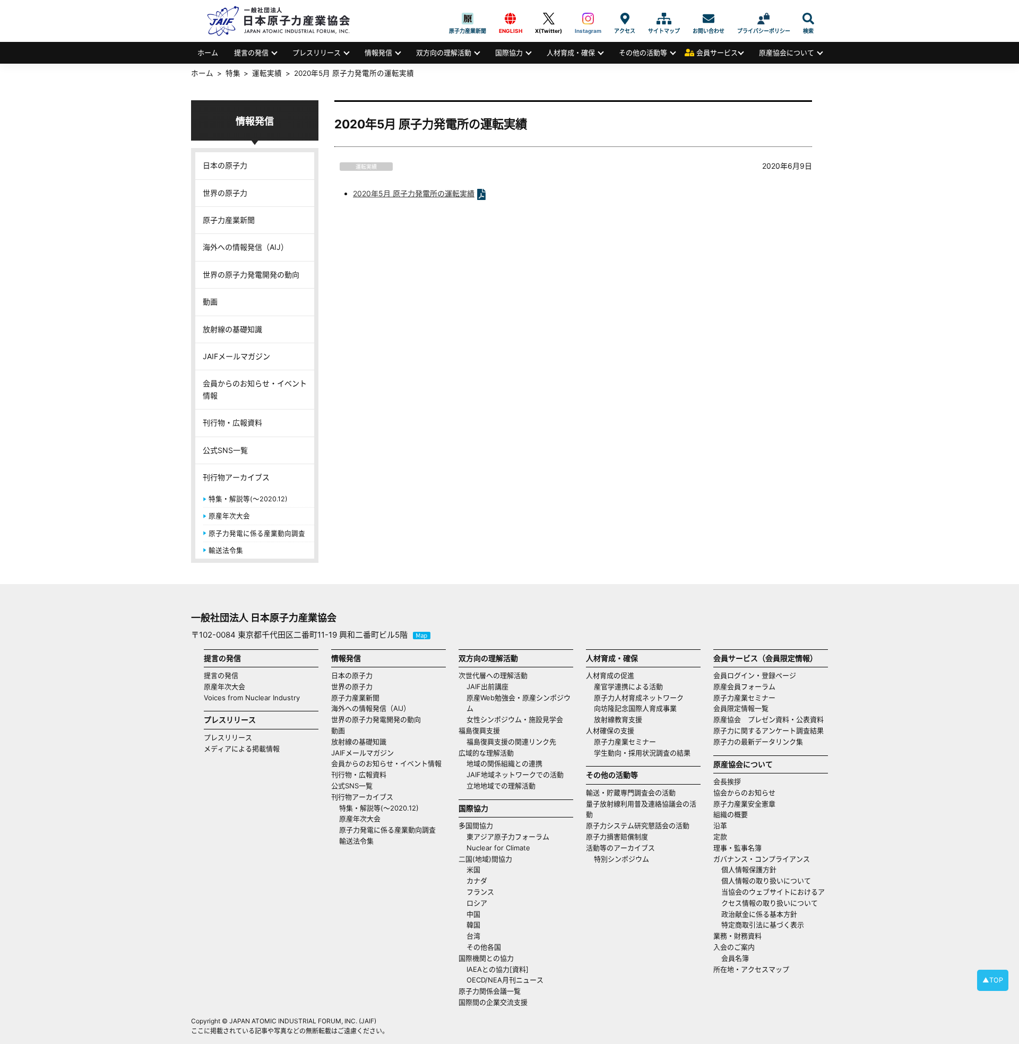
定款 (720, 836)
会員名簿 (735, 958)
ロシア (477, 903)
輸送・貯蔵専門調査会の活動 (631, 792)
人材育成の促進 (610, 675)
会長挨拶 (727, 781)
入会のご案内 (734, 947)
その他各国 (484, 947)
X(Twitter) (548, 19)
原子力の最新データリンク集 (758, 741)
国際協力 (509, 52)
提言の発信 (251, 52)
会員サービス (717, 52)
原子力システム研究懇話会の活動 (637, 825)
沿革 (720, 825)
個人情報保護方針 (748, 869)
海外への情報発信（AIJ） (245, 246)
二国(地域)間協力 (485, 859)
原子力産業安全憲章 (744, 803)
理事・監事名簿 (737, 847)
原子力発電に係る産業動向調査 (257, 533)
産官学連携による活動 (628, 686)
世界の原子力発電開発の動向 (251, 274)
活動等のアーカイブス (620, 847)
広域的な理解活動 (486, 753)
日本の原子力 (225, 165)
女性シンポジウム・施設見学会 (515, 719)
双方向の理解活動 (443, 52)
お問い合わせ (708, 19)
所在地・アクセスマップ (751, 969)
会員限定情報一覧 (740, 708)
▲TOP (992, 980)
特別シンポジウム (621, 859)
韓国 (473, 924)
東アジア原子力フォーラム (508, 836)
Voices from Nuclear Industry (252, 697)
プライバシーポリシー (764, 19)
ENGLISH (511, 19)
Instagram (588, 19)
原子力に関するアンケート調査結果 (768, 730)
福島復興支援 (479, 730)
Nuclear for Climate (498, 847)
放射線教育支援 (618, 719)
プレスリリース (316, 52)
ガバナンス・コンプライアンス (761, 859)
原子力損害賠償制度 (617, 836)
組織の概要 (730, 814)
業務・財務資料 (737, 936)
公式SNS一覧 (225, 450)
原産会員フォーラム (744, 686)
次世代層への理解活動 (493, 675)
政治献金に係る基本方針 (759, 914)
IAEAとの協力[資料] (498, 969)
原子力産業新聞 (468, 19)
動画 (210, 301)
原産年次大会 (229, 516)
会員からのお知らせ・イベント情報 (255, 389)
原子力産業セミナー (625, 741)
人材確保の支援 (610, 730)
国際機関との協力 (486, 958)
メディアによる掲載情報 (242, 748)
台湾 (473, 936)
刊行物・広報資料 (232, 422)
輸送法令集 (226, 550)
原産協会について (786, 52)
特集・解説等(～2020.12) (248, 499)
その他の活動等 (643, 52)
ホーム (207, 52)
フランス (480, 892)
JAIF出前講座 (487, 686)
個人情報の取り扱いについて (766, 880)
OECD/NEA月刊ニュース (505, 980)
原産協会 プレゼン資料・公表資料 (768, 719)
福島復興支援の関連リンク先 (511, 741)
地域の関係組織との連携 (504, 763)
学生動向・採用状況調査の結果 (645, 753)
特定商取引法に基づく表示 (762, 924)
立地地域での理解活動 (501, 785)
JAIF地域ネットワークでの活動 (515, 774)
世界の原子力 (225, 192)
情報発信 (378, 52)
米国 (473, 869)
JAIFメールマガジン (236, 356)
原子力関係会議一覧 (490, 991)
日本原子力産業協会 (284, 21)
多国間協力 (476, 825)
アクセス (625, 19)
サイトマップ (664, 19)
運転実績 (366, 166)
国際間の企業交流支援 (493, 1002)
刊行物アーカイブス (236, 477)
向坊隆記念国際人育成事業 (635, 708)
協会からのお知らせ (744, 792)
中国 (473, 914)
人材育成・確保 (571, 52)
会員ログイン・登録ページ (754, 675)
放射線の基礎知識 (232, 329)
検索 (808, 19)
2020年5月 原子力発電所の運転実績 (413, 193)
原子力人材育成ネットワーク (639, 697)
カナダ (477, 880)
